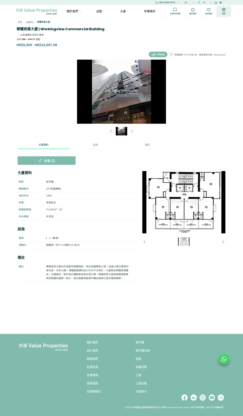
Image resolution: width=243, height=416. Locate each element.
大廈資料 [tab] (44, 144)
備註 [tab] (147, 144)
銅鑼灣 (35, 34)
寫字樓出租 (143, 351)
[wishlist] (171, 55)
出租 (99, 11)
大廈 (123, 11)
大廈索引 (141, 391)
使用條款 (92, 383)
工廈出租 (141, 383)
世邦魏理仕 (94, 391)
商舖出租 (141, 367)
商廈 (138, 359)
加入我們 (92, 351)
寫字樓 (140, 342)
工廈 (138, 375)
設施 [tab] (95, 144)
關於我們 (72, 11)
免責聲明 (92, 375)
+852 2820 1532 (166, 2)
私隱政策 (92, 367)
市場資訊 (149, 11)
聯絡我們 (92, 359)
